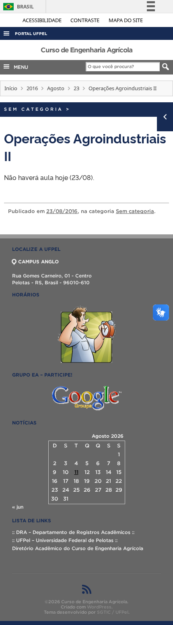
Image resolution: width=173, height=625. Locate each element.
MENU (19, 67)
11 (76, 472)
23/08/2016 (62, 211)
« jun (17, 506)
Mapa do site (126, 20)
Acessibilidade (43, 20)
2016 (32, 88)
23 (76, 88)
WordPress (99, 606)
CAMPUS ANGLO (38, 261)
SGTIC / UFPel (112, 612)
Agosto (55, 88)
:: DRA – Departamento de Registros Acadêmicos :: (73, 532)
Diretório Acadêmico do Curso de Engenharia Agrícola (77, 548)
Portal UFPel (31, 33)
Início (10, 88)
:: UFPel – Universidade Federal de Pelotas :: (64, 540)
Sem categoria (33, 109)
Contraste (85, 20)
